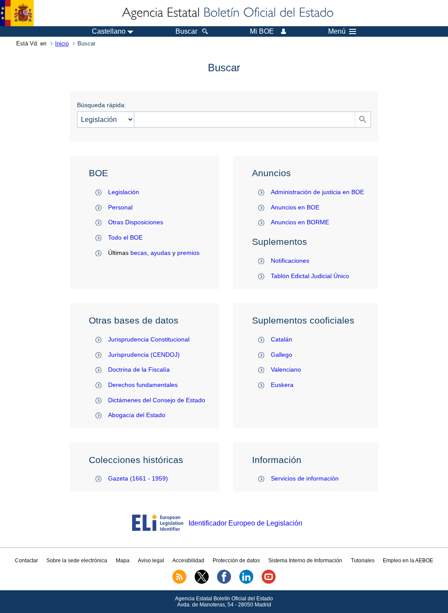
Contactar (26, 560)
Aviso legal (151, 560)
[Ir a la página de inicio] (227, 13)
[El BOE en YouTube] (269, 582)
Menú (337, 31)
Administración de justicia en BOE (317, 191)
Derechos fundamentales (143, 384)
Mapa (123, 560)
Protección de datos (236, 560)
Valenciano (286, 369)
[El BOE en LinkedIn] (246, 582)
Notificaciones (290, 260)
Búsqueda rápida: (101, 104)
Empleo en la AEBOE (408, 560)
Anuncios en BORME (300, 222)
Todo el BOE (125, 237)
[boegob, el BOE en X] (202, 582)
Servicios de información (305, 478)
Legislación (123, 191)
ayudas (160, 252)
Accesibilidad (188, 560)
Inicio (62, 43)
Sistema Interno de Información (305, 560)
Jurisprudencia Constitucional (148, 339)
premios (188, 252)
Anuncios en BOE (295, 207)
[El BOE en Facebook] (224, 582)
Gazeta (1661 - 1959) (138, 478)
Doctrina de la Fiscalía (139, 369)
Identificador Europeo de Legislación (245, 523)
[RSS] (179, 582)
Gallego (281, 354)
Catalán (281, 339)
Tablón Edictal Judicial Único (310, 275)
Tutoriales (362, 560)
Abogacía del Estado (136, 414)
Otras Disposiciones (135, 222)
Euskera (282, 384)
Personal (120, 207)
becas (138, 252)
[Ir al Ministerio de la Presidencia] (17, 13)
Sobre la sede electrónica (76, 560)
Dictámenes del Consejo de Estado (156, 400)
